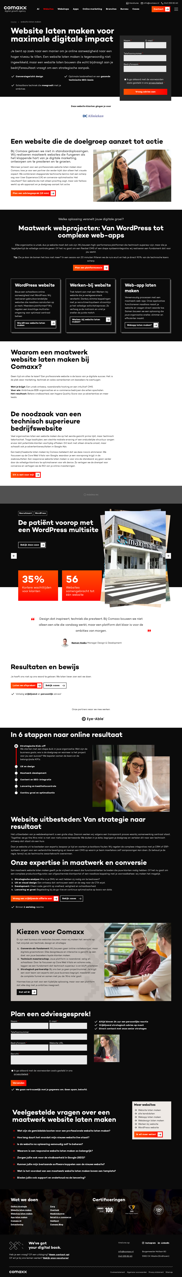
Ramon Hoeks (79, 643)
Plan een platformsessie (88, 268)
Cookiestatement (117, 1272)
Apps (76, 9)
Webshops (63, 9)
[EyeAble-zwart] (93, 719)
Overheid (54, 1210)
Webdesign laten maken (151, 1121)
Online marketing (92, 9)
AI (38, 9)
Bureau (124, 9)
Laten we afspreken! (24, 685)
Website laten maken (149, 1110)
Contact (158, 9)
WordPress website (148, 1127)
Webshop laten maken (22, 1214)
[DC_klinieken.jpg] (93, 116)
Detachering (17, 1225)
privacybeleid (156, 83)
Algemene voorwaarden (137, 1272)
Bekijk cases (53, 685)
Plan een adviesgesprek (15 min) (31, 193)
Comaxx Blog (56, 1225)
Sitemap (169, 1272)
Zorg (52, 1207)
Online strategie (19, 1207)
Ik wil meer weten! (146, 1134)
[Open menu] (176, 9)
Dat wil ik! (24, 992)
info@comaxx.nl (126, 1252)
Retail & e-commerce (60, 1217)
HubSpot (54, 1221)
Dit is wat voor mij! (23, 475)
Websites (48, 9)
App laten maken (19, 1217)
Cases (135, 9)
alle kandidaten (146, 1114)
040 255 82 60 (125, 1256)
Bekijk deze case (29, 545)
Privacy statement (156, 1272)
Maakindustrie (57, 1214)
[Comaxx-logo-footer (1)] (18, 1272)
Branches (111, 9)
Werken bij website (148, 1124)
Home (13, 22)
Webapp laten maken (149, 1117)
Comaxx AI (16, 1221)
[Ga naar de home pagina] (15, 9)
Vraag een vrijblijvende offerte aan (32, 898)
